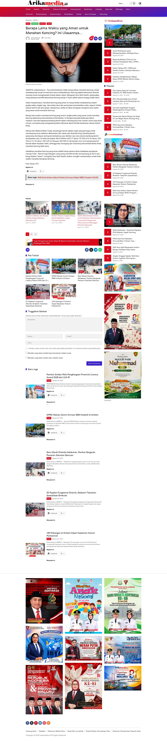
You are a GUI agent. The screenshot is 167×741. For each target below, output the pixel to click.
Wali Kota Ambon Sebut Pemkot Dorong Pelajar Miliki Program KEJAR (125, 191)
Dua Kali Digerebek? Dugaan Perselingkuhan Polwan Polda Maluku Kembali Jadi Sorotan (124, 109)
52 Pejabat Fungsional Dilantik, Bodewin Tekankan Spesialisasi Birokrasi (36, 303)
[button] (134, 3)
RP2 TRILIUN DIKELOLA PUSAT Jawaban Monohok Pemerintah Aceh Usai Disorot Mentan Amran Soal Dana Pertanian (127, 100)
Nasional (42, 23)
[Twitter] (91, 250)
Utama (49, 23)
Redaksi (42, 731)
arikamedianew (35, 37)
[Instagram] (44, 723)
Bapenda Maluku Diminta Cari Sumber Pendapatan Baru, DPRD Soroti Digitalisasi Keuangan (125, 60)
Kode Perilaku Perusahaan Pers (98, 731)
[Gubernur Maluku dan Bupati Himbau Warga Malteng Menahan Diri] (37, 208)
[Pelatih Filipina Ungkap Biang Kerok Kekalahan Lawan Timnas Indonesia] (63, 208)
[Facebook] (87, 250)
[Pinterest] (36, 723)
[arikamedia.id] (70, 3)
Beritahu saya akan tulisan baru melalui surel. (45, 358)
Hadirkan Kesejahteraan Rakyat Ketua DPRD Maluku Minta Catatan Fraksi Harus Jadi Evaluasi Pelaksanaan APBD (126, 78)
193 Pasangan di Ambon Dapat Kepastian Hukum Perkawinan (61, 303)
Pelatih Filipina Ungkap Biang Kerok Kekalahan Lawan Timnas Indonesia (63, 218)
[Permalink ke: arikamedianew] (28, 38)
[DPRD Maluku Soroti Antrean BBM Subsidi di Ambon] (64, 266)
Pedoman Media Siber (56, 731)
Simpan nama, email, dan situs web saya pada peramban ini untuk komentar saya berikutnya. (65, 348)
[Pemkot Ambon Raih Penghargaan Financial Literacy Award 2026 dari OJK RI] (38, 266)
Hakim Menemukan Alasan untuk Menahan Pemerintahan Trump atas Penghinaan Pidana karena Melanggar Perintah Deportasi (89, 220)
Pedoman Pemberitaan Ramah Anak (127, 731)
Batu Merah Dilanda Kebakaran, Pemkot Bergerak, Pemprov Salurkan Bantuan (89, 278)
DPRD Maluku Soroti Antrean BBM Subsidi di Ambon (63, 277)
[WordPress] (40, 723)
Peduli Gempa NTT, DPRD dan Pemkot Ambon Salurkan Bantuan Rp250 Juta (126, 69)
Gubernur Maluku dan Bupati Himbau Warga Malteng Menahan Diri (37, 218)
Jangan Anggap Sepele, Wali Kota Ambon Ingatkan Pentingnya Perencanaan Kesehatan (126, 257)
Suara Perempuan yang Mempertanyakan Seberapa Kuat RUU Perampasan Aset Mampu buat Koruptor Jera (127, 52)
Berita (28, 23)
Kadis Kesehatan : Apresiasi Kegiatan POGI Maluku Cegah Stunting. (127, 231)
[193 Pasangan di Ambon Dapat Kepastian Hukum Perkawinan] (64, 291)
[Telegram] (96, 250)
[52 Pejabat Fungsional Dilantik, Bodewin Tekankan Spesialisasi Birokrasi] (38, 291)
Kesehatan (35, 23)
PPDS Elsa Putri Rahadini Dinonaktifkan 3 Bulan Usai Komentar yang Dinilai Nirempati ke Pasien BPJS (126, 126)
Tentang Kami (31, 731)
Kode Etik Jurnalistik (75, 731)
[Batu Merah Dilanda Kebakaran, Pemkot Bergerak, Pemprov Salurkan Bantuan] (90, 266)
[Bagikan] (100, 38)
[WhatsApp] (100, 250)
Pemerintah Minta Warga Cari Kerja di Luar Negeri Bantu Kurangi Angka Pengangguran (127, 117)
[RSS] (48, 723)
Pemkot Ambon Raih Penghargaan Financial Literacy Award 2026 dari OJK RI (37, 278)
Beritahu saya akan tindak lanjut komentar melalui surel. (49, 353)
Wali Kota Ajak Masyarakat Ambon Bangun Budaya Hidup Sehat (126, 248)
